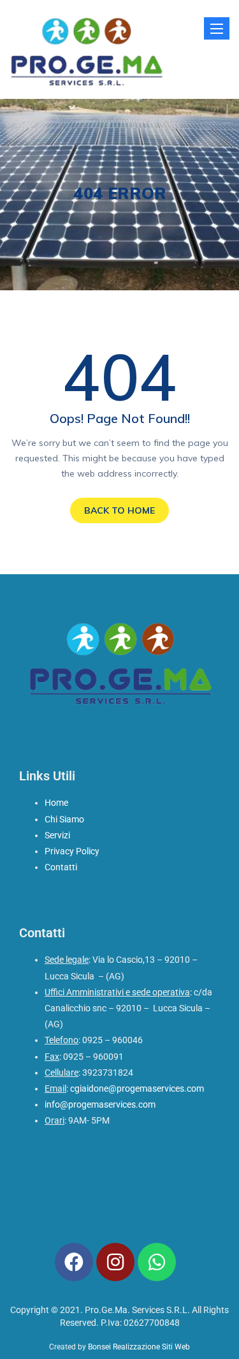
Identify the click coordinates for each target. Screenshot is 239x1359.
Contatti (61, 867)
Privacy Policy (72, 851)
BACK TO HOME (119, 510)
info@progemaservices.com (100, 1104)
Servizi (57, 835)
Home (56, 803)
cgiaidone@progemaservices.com (137, 1088)
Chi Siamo (64, 819)
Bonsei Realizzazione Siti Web (139, 1346)
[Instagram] (115, 1262)
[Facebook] (74, 1262)
